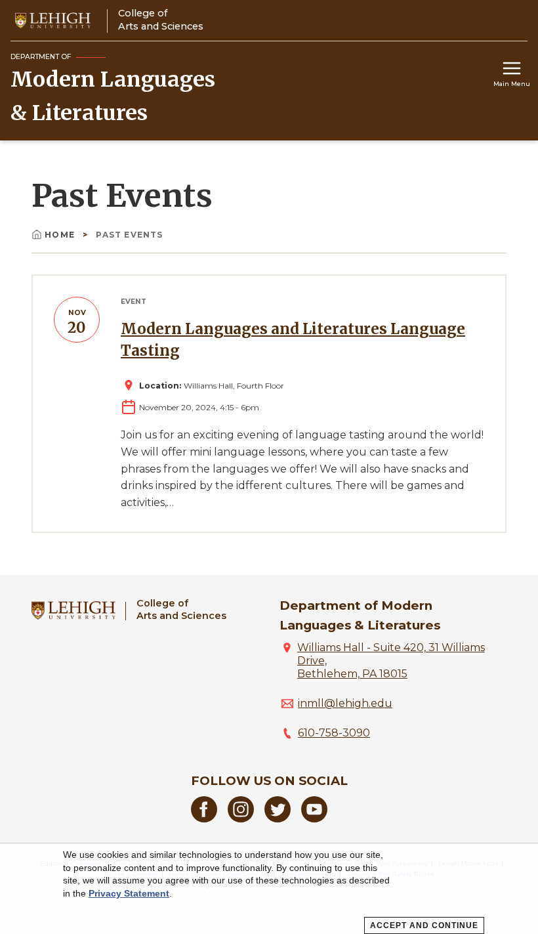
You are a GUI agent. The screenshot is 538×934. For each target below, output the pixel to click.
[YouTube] (314, 819)
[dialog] (269, 888)
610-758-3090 (334, 733)
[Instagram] (241, 819)
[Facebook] (204, 819)
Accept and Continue (424, 925)
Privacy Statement (129, 893)
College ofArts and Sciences (181, 609)
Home (61, 235)
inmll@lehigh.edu (345, 703)
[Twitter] (277, 819)
